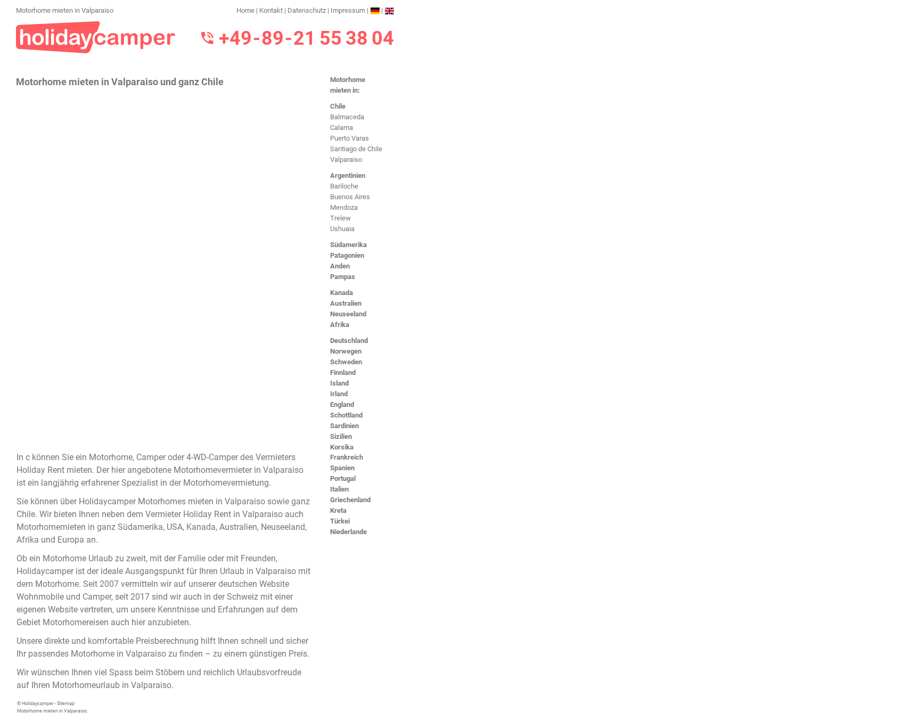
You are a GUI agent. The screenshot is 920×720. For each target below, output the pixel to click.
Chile (338, 106)
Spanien (342, 468)
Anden (340, 266)
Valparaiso (346, 159)
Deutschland (349, 341)
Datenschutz (307, 10)
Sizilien (341, 436)
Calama (341, 128)
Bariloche (344, 186)
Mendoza (344, 207)
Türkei (340, 521)
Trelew (340, 218)
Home (245, 10)
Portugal (343, 478)
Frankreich (346, 457)
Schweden (346, 362)
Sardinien (344, 426)
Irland (339, 394)
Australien (346, 303)
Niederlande (348, 532)
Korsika (342, 447)
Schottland (346, 415)
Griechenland (350, 500)
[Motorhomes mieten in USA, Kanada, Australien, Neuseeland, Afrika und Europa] (96, 36)
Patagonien (347, 255)
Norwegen (346, 351)
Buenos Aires (350, 197)
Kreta (338, 510)
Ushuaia (342, 229)
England (342, 404)
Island (339, 383)
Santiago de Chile (356, 149)
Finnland (343, 373)
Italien (339, 489)
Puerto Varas (349, 138)
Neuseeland (348, 314)
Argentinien (347, 175)
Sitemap (66, 703)
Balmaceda (347, 117)
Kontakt (271, 10)
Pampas (342, 277)
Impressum (348, 10)
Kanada (341, 293)
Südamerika (348, 245)
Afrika (339, 325)
